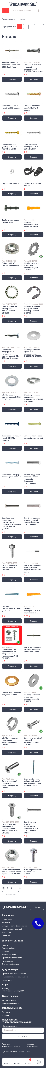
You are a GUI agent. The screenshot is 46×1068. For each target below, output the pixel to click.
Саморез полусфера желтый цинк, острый (33, 437)
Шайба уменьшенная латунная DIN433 (11, 694)
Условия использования (33, 1045)
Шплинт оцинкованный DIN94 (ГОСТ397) (11, 608)
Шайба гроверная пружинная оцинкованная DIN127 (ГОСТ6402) (33, 398)
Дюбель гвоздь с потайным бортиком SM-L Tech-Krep (11, 65)
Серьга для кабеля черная (32, 184)
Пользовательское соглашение (15, 977)
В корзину (12, 79)
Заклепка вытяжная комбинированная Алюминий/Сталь (32, 649)
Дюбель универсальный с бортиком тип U (32, 610)
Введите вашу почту (10, 1026)
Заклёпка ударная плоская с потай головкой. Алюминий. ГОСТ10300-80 (32, 479)
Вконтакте (6, 1012)
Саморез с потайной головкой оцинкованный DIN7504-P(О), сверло (33, 68)
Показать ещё (10, 894)
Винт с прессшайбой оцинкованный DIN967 (33, 872)
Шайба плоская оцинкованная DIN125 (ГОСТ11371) (11, 397)
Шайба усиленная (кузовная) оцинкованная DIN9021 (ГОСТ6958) (33, 352)
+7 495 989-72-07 (9, 1000)
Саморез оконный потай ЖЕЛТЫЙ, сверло (32, 108)
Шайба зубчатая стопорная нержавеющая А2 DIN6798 (31, 266)
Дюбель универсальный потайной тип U (31, 224)
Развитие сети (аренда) (12, 929)
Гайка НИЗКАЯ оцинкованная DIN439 (11, 264)
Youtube (5, 1015)
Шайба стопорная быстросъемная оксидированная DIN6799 (32, 309)
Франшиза (6, 932)
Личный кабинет (9, 948)
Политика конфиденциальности (11, 1045)
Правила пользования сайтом (14, 974)
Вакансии (6, 935)
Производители (8, 961)
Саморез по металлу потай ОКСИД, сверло (11, 438)
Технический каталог (10, 964)
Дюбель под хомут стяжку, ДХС (10, 221)
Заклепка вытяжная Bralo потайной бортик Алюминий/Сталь (32, 568)
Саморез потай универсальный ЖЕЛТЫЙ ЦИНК (9, 146)
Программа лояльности (12, 958)
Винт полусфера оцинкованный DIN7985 (9, 567)
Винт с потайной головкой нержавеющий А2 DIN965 (10, 784)
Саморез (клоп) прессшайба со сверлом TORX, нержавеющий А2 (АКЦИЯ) (10, 653)
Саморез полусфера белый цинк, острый (11, 476)
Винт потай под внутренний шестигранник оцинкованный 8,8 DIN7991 (10, 828)
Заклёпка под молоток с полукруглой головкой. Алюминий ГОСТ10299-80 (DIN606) (11, 523)
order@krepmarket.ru (11, 1003)
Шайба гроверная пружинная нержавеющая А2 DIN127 (10, 741)
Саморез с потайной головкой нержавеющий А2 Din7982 (33, 741)
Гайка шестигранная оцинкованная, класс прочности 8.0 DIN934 (11, 872)
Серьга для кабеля (10, 183)
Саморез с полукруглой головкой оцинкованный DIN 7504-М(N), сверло (10, 353)
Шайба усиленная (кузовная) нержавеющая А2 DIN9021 (32, 698)
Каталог (5, 945)
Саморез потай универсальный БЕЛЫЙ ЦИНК (31, 146)
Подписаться (23, 1036)
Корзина (5, 951)
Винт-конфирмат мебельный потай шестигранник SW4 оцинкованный (32, 782)
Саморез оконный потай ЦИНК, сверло (11, 107)
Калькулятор (7, 980)
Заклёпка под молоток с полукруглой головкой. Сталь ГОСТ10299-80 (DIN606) (31, 827)
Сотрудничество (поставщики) (14, 926)
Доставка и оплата (10, 954)
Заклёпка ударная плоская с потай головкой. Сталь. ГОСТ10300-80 (32, 521)
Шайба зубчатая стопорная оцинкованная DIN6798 (9, 309)
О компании (7, 919)
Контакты (6, 923)
